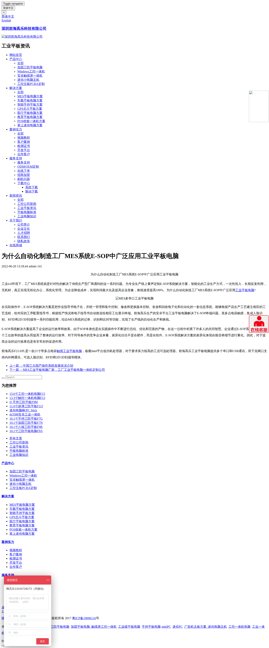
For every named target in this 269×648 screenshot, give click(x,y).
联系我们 (23, 237)
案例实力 (15, 129)
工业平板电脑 (244, 290)
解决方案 (15, 88)
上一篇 (41, 365)
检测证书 (23, 146)
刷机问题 (23, 179)
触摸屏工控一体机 (103, 626)
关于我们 (15, 220)
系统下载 (31, 187)
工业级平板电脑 (129, 626)
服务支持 (15, 158)
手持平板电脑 (151, 626)
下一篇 (57, 369)
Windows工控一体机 (31, 71)
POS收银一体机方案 (31, 121)
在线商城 (15, 245)
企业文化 (23, 228)
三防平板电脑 (59, 626)
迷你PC (178, 626)
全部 (20, 63)
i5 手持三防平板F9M (23, 402)
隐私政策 (23, 241)
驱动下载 (31, 191)
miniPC (166, 626)
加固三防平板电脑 (30, 67)
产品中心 (15, 59)
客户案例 (23, 141)
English (6, 20)
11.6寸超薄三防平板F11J (26, 406)
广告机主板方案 (196, 626)
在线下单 (23, 170)
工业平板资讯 (26, 208)
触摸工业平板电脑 (69, 351)
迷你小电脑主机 (28, 79)
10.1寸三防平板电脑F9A (26, 431)
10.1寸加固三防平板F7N (26, 422)
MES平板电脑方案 (30, 96)
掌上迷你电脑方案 (30, 125)
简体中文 (8, 8)
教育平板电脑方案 (30, 117)
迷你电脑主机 (217, 626)
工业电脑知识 (26, 216)
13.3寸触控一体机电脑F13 (27, 398)
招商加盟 (23, 175)
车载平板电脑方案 (30, 100)
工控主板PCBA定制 (31, 84)
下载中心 (23, 183)
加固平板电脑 (80, 626)
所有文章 (15, 438)
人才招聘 (23, 232)
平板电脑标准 (26, 212)
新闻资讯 (15, 195)
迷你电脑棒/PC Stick (23, 410)
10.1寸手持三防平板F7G (26, 418)
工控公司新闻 (26, 203)
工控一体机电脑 (239, 626)
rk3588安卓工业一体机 (24, 414)
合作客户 (23, 154)
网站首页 (15, 55)
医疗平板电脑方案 (30, 112)
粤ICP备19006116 (84, 618)
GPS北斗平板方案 (29, 108)
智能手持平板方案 (30, 104)
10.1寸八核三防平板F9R (26, 427)
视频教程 (23, 137)
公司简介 (23, 224)
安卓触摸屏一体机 (30, 75)
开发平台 (23, 150)
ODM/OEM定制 (28, 166)
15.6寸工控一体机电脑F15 (27, 393)
